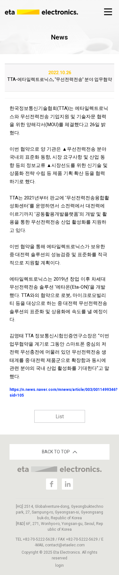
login (59, 565)
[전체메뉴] (108, 11)
